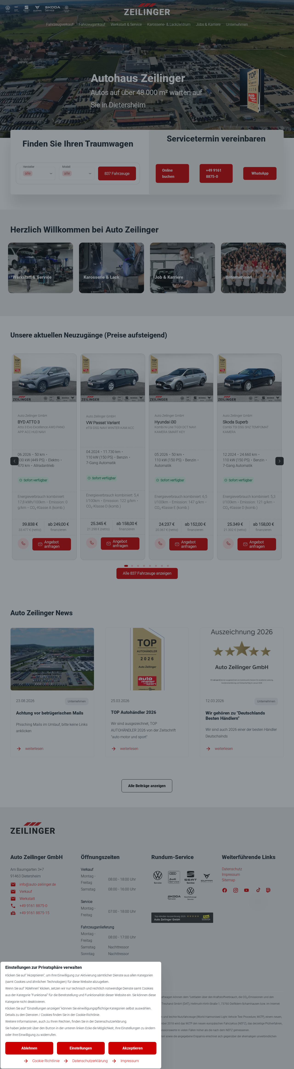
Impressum (130, 1061)
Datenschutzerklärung (90, 1061)
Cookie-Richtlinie (45, 1061)
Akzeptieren (132, 1048)
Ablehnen (29, 1048)
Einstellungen (81, 1048)
